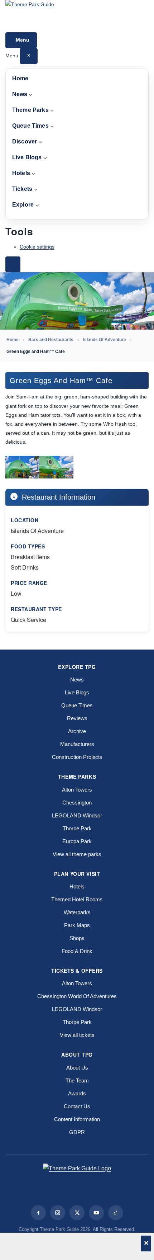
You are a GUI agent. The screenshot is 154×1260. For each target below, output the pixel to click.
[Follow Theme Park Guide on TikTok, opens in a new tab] (115, 1212)
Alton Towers (77, 790)
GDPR (77, 1132)
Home (20, 78)
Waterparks (77, 912)
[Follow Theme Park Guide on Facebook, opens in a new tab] (38, 1212)
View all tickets (77, 1035)
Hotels (21, 173)
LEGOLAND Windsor (77, 815)
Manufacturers (77, 744)
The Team (77, 1080)
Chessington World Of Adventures (77, 996)
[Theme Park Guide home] (77, 16)
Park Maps (77, 925)
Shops (77, 938)
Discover (24, 141)
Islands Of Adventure (104, 339)
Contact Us (77, 1106)
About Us (77, 1068)
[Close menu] (12, 264)
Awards (77, 1093)
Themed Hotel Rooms (77, 899)
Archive (77, 731)
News (20, 94)
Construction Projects (77, 757)
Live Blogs (27, 157)
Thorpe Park (77, 828)
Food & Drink (77, 951)
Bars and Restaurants (50, 339)
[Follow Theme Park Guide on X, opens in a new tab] (77, 1212)
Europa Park (77, 841)
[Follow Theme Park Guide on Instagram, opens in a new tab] (57, 1212)
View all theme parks (77, 854)
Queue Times (30, 126)
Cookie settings (37, 247)
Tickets (22, 189)
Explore (23, 205)
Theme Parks (30, 110)
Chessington (77, 802)
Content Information (77, 1119)
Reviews (77, 718)
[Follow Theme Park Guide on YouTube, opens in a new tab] (96, 1212)
